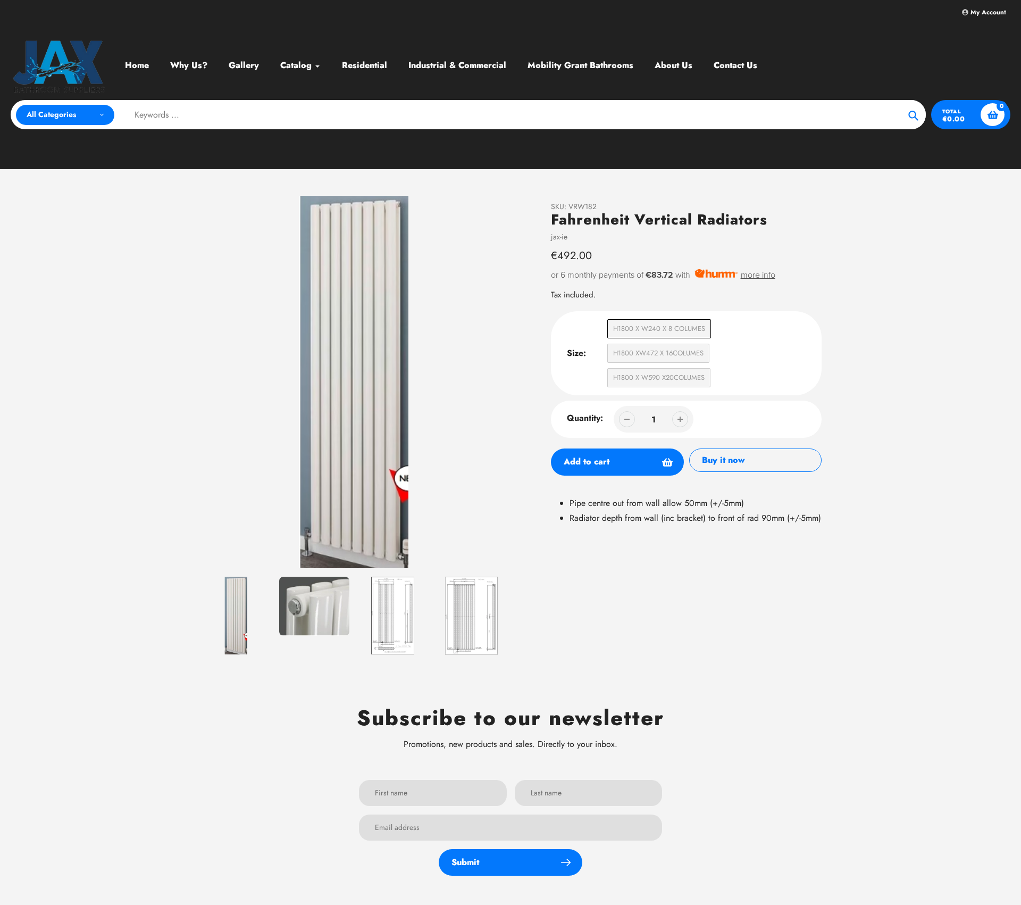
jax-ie (559, 236)
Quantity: (585, 418)
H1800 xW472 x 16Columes (658, 353)
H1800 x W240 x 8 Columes (659, 328)
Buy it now (723, 460)
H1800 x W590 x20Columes (659, 377)
